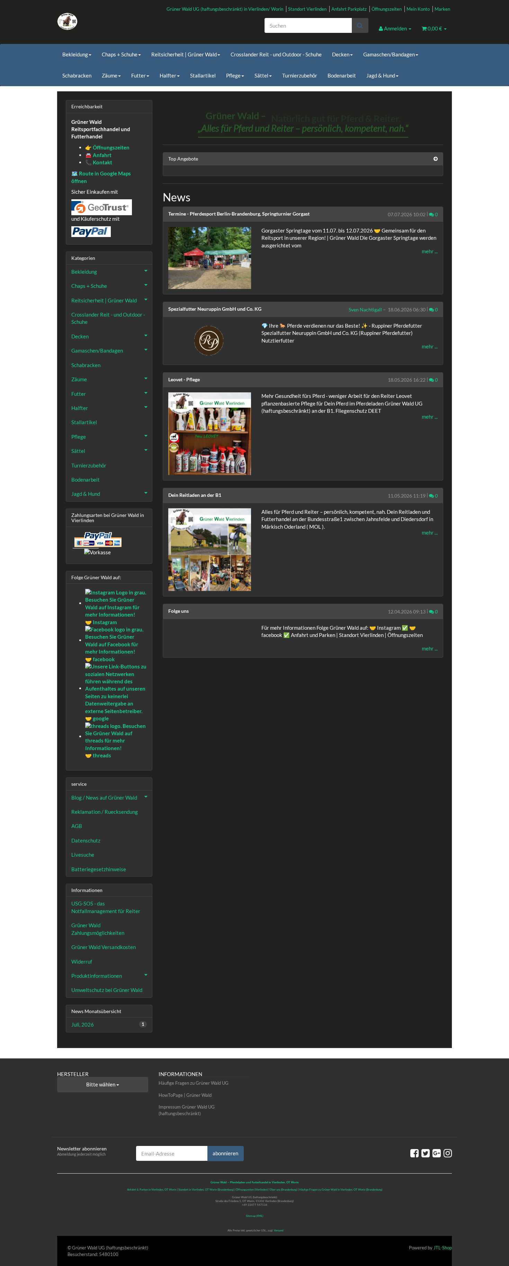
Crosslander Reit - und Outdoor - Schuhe (276, 54)
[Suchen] (360, 25)
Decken (340, 54)
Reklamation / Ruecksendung (104, 812)
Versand (278, 1230)
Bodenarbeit (342, 75)
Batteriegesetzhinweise (98, 869)
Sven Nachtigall (365, 309)
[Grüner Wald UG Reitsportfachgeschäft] (119, 21)
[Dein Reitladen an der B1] (209, 549)
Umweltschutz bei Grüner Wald (106, 990)
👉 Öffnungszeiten (107, 147)
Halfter (168, 75)
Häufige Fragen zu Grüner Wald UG (194, 1083)
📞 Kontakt (98, 162)
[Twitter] (425, 1153)
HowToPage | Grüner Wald (185, 1095)
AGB (76, 826)
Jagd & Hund (380, 75)
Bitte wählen (101, 1084)
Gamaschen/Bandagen (389, 54)
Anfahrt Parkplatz (349, 9)
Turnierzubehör (299, 75)
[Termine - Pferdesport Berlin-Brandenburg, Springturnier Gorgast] (209, 258)
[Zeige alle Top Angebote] (436, 158)
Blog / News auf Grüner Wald (104, 797)
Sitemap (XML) (254, 1216)
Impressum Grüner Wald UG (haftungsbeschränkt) (187, 1110)
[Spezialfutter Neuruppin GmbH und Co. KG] (209, 340)
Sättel (261, 75)
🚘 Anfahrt (98, 155)
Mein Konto (418, 9)
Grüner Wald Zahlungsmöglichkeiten (97, 929)
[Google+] (436, 1153)
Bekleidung (75, 54)
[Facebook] (414, 1153)
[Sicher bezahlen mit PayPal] (97, 539)
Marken (442, 9)
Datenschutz (85, 840)
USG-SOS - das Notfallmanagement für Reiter (105, 907)
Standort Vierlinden (307, 9)
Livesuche (82, 854)
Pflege (233, 75)
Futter (138, 75)
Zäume (109, 75)
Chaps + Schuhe (119, 54)
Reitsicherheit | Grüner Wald (184, 54)
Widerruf (81, 961)
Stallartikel (203, 75)
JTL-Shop (443, 1247)
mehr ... (430, 251)
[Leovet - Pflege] (209, 433)
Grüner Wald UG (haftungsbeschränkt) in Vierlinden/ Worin (225, 9)
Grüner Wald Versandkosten (103, 947)
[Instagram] (448, 1153)
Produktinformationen (96, 976)
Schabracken (76, 75)
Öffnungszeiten (387, 9)
